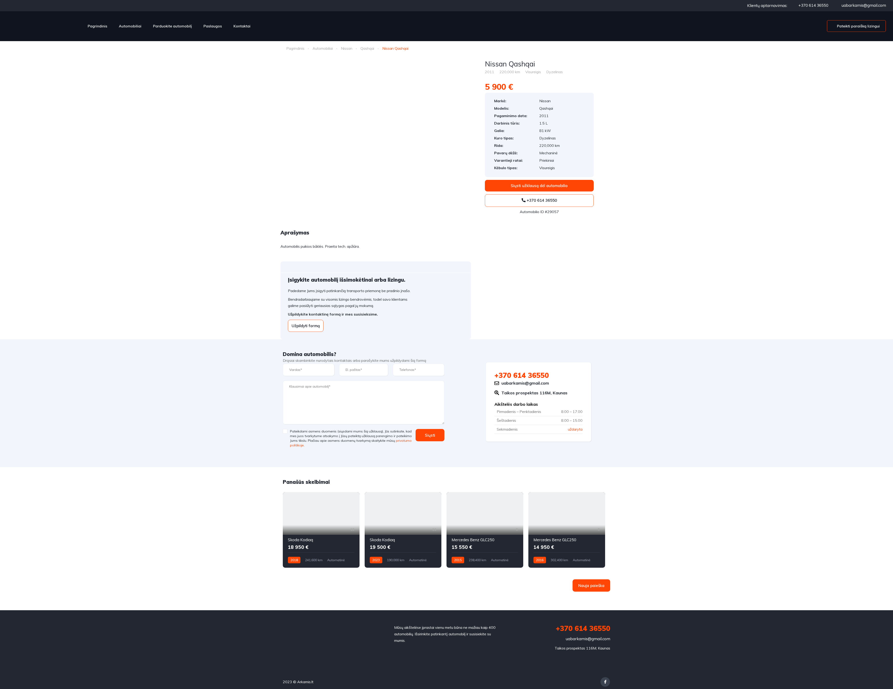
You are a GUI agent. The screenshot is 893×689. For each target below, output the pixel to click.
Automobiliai (130, 26)
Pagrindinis (97, 26)
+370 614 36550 (812, 5)
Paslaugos (212, 26)
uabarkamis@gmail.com (863, 5)
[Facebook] (605, 682)
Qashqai (367, 48)
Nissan (346, 48)
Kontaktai (241, 26)
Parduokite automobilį (172, 26)
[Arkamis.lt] (42, 26)
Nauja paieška (591, 585)
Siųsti (430, 435)
